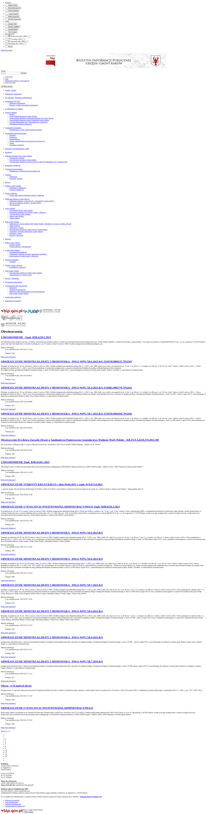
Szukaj (3, 71)
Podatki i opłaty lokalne (13, 186)
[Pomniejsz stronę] (6, 36)
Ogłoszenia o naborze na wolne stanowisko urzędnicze (28, 254)
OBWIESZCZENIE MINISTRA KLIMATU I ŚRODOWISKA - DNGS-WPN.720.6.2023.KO (52, 532)
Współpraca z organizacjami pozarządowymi (24, 171)
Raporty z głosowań (16, 235)
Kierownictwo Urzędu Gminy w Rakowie (23, 256)
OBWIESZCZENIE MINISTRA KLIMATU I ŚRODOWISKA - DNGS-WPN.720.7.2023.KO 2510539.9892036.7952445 (66, 413)
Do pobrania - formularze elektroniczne (18, 98)
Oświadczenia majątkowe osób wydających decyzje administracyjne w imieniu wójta (38, 162)
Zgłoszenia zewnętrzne (13, 301)
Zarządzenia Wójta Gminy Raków (21, 210)
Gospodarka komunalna (13, 128)
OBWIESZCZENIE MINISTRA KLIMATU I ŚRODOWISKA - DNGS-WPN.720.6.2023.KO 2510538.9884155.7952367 (66, 361)
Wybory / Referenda (12, 278)
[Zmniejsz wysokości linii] (6, 41)
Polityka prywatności (12, 800)
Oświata (8, 175)
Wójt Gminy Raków (12, 271)
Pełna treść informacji (8, 357)
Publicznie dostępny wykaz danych (17, 199)
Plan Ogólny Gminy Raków (19, 293)
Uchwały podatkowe (16, 190)
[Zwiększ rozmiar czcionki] (23, 39)
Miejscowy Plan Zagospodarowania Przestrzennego (27, 292)
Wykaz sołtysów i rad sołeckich (20, 247)
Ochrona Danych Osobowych (90, 797)
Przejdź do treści (6, 50)
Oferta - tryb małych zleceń (16, 685)
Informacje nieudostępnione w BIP (17, 149)
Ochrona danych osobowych (15, 806)
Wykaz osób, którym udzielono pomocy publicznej (26, 195)
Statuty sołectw (14, 218)
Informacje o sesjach (16, 228)
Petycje (7, 182)
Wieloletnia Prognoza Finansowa (20, 124)
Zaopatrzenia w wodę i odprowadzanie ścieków (25, 130)
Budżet (11, 114)
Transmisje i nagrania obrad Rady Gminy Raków (26, 231)
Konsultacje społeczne (12, 165)
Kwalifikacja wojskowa (17, 267)
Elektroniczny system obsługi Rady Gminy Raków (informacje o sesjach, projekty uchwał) (40, 224)
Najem (11, 143)
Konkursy (8, 152)
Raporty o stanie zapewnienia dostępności (23, 105)
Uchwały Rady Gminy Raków (19, 214)
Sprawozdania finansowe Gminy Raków (23, 116)
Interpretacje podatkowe (17, 188)
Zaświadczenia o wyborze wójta (20, 275)
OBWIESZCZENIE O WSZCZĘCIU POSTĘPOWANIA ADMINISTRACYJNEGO (47, 708)
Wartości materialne (12, 260)
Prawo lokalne (10, 208)
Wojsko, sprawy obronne (13, 265)
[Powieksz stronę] (28, 36)
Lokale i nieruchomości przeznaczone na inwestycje (27, 141)
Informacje (13, 288)
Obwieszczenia (14, 205)
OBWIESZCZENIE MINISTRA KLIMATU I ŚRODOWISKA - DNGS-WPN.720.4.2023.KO (52, 611)
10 (6, 750)
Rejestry (8, 239)
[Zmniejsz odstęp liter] (6, 44)
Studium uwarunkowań (17, 290)
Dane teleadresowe (11, 802)
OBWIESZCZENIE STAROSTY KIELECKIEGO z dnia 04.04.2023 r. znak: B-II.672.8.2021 (52, 484)
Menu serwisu (7, 86)
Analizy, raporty (10, 90)
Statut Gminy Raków (16, 216)
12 (6, 754)
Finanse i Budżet (11, 112)
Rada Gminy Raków (12, 222)
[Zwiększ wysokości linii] (26, 41)
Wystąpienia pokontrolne (13, 282)
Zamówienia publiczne (13, 297)
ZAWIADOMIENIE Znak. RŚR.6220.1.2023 (25, 462)
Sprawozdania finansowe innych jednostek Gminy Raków (29, 120)
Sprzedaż (12, 135)
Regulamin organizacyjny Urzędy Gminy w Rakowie (27, 212)
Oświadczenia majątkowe (18, 252)
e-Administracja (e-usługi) (14, 109)
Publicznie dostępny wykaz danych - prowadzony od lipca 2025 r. (31, 201)
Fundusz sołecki (14, 245)
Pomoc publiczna (11, 193)
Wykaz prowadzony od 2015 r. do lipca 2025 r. (25, 203)
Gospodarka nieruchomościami (15, 133)
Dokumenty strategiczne (13, 94)
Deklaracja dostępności (17, 103)
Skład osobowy (14, 226)
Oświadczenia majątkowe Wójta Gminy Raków (25, 273)
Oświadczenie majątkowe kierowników (22, 160)
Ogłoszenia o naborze (16, 158)
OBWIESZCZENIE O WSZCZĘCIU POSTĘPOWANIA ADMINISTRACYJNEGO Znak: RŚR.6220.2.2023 (60, 506)
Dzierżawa (13, 137)
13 (6, 756)
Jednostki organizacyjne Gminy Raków (18, 156)
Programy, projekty (16, 179)
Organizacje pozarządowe (14, 169)
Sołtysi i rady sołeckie (12, 243)
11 (6, 752)
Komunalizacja (14, 139)
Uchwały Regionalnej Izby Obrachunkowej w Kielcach (28, 122)
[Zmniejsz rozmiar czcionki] (6, 39)
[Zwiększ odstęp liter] (24, 44)
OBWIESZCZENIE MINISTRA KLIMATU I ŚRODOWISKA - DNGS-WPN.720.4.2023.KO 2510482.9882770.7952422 (66, 387)
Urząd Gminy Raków (12, 250)
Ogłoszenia (13, 177)
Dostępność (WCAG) (12, 101)
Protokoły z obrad (15, 233)
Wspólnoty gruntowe (16, 145)
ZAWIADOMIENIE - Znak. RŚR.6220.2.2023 (26, 337)
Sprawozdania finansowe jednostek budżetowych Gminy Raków (31, 118)
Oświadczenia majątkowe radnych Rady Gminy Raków (28, 230)
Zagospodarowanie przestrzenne (16, 286)
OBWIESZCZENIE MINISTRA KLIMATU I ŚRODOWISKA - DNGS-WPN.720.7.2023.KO (52, 585)
